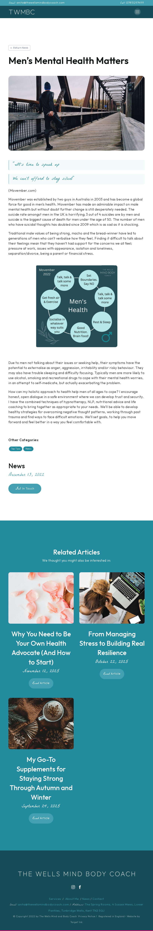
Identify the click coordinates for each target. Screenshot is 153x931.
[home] (22, 12)
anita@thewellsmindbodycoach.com (41, 2)
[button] (137, 12)
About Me (72, 899)
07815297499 (135, 2)
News (86, 899)
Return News (20, 47)
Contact (98, 899)
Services (55, 899)
